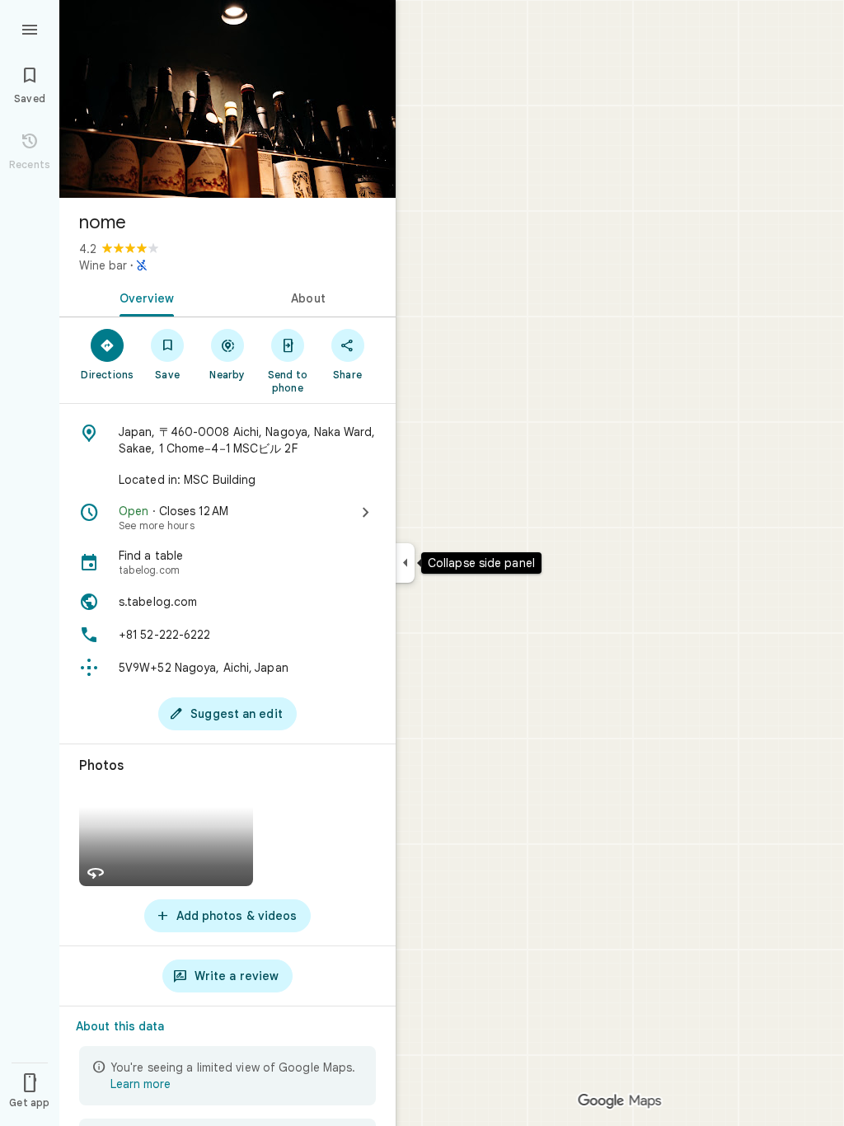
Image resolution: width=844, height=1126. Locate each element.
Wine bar (103, 265)
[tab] (143, 297)
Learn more (140, 1084)
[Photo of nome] (227, 99)
